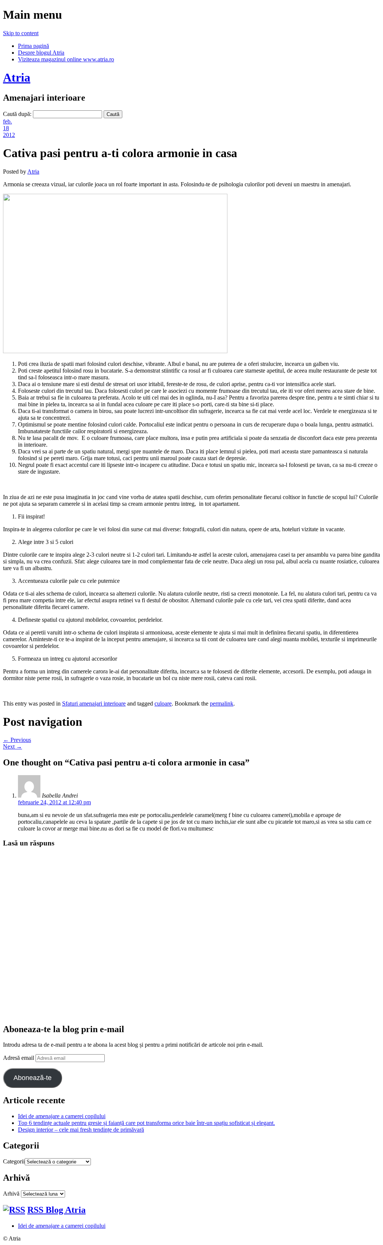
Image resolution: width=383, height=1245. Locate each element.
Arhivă (11, 1193)
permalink (221, 703)
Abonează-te (32, 1078)
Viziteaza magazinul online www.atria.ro (66, 59)
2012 (9, 135)
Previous (17, 740)
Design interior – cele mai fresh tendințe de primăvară (81, 1129)
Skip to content (21, 33)
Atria (16, 77)
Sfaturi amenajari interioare (94, 703)
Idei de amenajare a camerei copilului (61, 1116)
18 (6, 128)
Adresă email (19, 1058)
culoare (163, 703)
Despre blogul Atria (41, 52)
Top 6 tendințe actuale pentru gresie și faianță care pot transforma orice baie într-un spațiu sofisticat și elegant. (146, 1123)
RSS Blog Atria (56, 1210)
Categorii (14, 1161)
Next (12, 746)
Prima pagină (33, 46)
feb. (7, 121)
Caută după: (17, 114)
